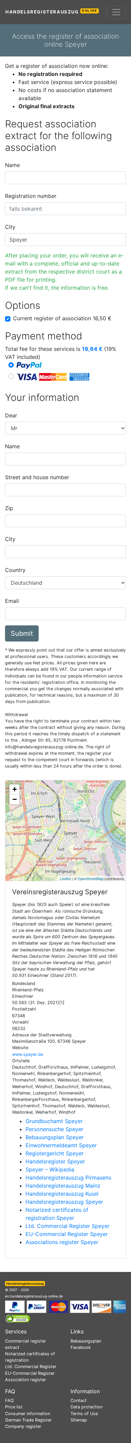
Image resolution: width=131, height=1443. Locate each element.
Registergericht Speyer (55, 1153)
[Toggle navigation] (116, 12)
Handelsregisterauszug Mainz (63, 1185)
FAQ (9, 1400)
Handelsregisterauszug (51, 11)
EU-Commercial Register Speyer (67, 1234)
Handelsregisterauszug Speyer (64, 1201)
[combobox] (65, 177)
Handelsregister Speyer (55, 1161)
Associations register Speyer (62, 1242)
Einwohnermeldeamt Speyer (61, 1145)
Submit (22, 633)
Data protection (86, 1406)
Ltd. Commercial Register (30, 1366)
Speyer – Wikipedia (50, 1169)
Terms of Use (84, 1413)
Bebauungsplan (86, 1341)
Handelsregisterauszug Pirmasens (68, 1177)
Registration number (30, 196)
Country (15, 570)
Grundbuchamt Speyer (54, 1121)
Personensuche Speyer (54, 1129)
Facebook (81, 1347)
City (10, 226)
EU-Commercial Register (30, 1373)
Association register (25, 1379)
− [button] (14, 799)
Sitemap (79, 1420)
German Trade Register (28, 1420)
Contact (79, 1400)
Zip (9, 508)
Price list (14, 1406)
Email (12, 600)
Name (12, 165)
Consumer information (27, 1413)
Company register (23, 1426)
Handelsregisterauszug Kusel (62, 1193)
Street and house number (37, 477)
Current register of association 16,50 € (62, 318)
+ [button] (14, 789)
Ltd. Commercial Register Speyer (68, 1226)
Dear (11, 415)
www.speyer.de (27, 1054)
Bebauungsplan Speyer (55, 1137)
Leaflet (65, 878)
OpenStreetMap (90, 878)
